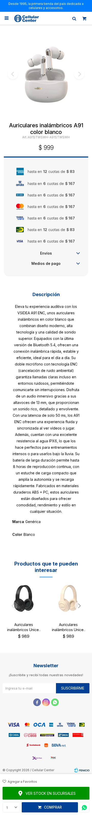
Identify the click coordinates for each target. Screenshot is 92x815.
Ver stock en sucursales (51, 793)
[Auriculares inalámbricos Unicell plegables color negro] (23, 598)
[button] (74, 18)
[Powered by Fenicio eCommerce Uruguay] (81, 770)
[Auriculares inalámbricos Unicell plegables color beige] (68, 598)
